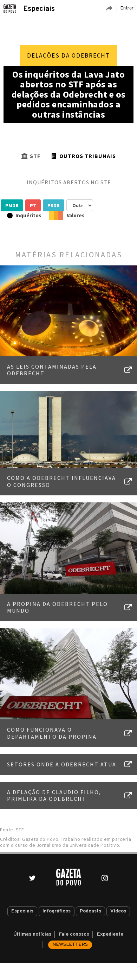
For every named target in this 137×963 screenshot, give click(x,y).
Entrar (126, 8)
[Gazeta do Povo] (68, 877)
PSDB (53, 205)
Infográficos (57, 911)
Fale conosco (74, 934)
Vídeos (118, 911)
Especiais (39, 9)
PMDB (12, 205)
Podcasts (90, 911)
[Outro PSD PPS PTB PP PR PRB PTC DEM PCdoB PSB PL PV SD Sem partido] (79, 205)
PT (33, 205)
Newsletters (70, 945)
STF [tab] (35, 155)
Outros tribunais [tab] (87, 155)
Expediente (110, 934)
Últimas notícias (32, 934)
